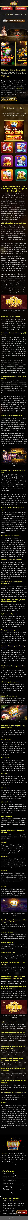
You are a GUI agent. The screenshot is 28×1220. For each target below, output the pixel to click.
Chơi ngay (22, 1212)
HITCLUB (4, 1153)
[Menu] (2, 3)
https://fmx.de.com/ (15, 1201)
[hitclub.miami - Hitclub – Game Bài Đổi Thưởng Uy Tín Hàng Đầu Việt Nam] (14, 3)
